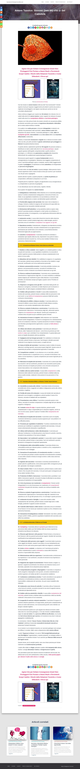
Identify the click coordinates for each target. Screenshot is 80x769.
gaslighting (43, 527)
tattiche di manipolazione (35, 296)
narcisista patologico (48, 149)
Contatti (18, 766)
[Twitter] (31, 28)
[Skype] (49, 28)
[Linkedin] (33, 28)
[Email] (45, 28)
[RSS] (40, 28)
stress (27, 548)
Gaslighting (23, 527)
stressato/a (40, 550)
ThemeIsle (71, 766)
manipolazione (30, 234)
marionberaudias (39, 101)
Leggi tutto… (11, 753)
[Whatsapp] (38, 28)
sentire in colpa (22, 333)
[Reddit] (1, 12)
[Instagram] (42, 28)
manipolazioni (46, 483)
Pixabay (46, 101)
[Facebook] (29, 28)
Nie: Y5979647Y (36, 766)
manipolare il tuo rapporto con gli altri (46, 222)
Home (8, 766)
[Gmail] (47, 28)
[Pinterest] (35, 28)
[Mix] (1, 22)
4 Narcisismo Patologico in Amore (29, 705)
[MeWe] (1, 19)
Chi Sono (13, 766)
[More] (51, 28)
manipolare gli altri (23, 134)
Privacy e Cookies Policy (27, 766)
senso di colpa (30, 407)
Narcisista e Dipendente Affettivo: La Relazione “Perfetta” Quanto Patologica (39, 745)
